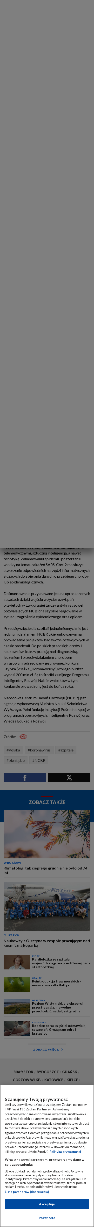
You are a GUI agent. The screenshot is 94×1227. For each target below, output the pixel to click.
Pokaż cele (47, 1218)
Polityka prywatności (65, 1152)
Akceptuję (47, 1204)
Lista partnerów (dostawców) (27, 1192)
